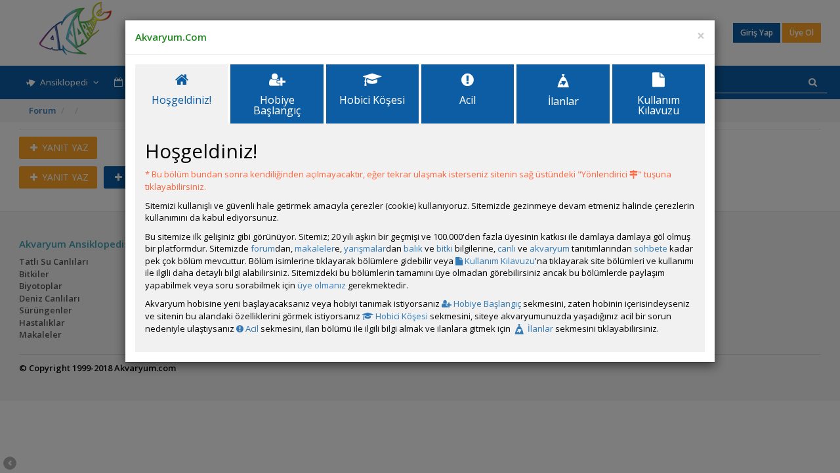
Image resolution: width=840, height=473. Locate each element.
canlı (506, 248)
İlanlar (539, 328)
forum (263, 248)
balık (413, 248)
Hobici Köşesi (400, 316)
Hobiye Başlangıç (486, 303)
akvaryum (550, 248)
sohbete (650, 248)
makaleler (315, 248)
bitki (444, 248)
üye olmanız (321, 285)
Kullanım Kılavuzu (499, 261)
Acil (251, 328)
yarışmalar (365, 248)
